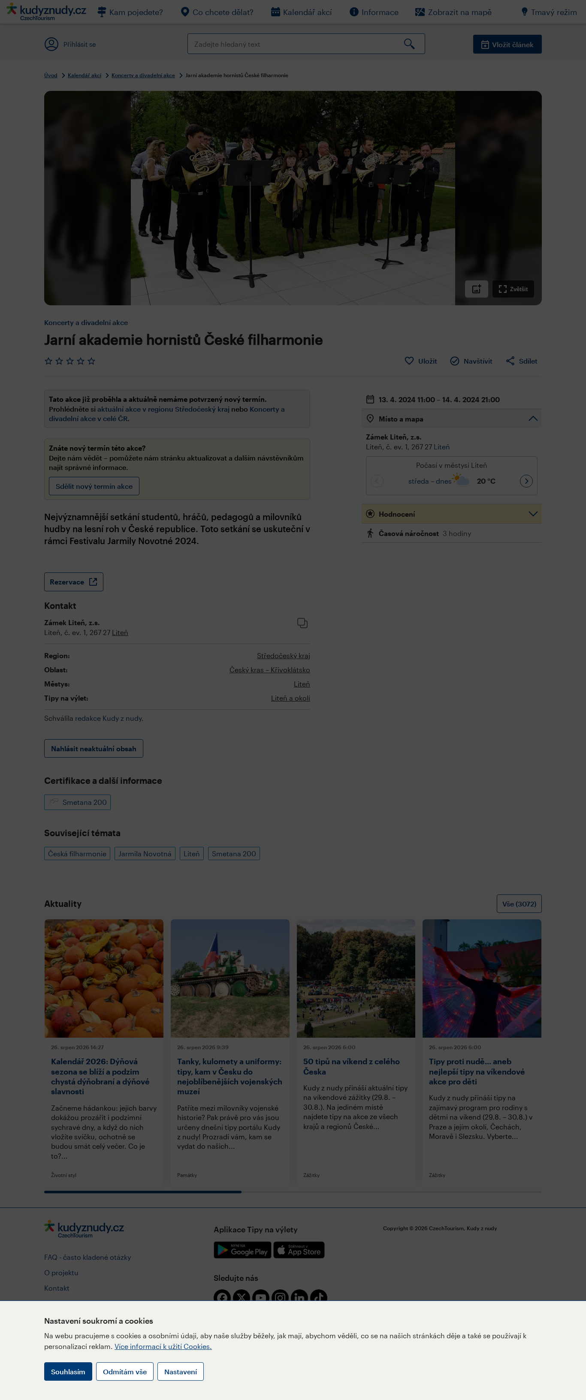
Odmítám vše (125, 1371)
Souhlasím (68, 1371)
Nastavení (180, 1371)
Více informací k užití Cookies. (163, 1346)
